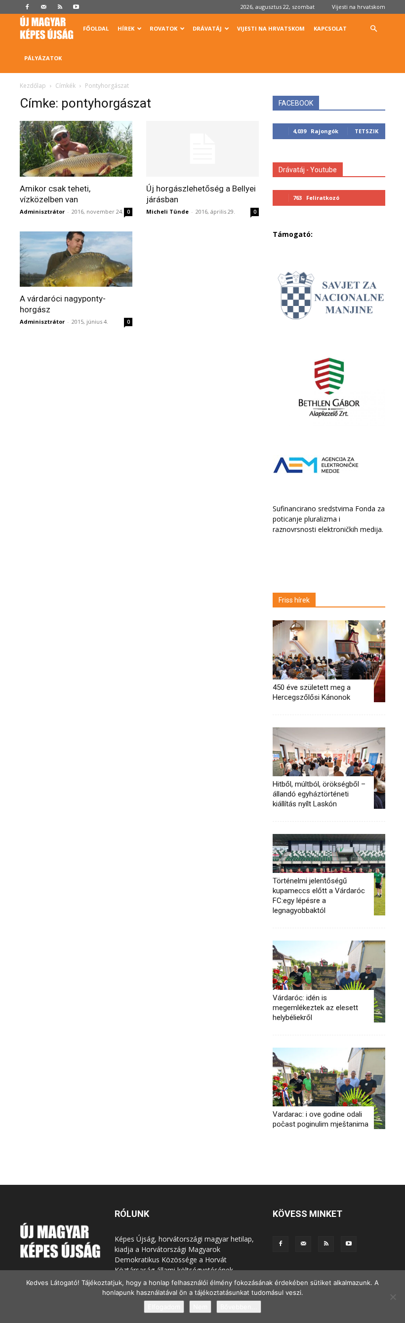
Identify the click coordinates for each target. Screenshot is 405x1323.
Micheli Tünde (167, 211)
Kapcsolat (330, 28)
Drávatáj (207, 28)
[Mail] (43, 7)
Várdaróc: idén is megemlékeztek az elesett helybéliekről (315, 1007)
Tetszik (366, 131)
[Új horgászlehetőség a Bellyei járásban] (202, 149)
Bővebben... (238, 1307)
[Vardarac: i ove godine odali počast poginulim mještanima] (329, 1088)
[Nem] (393, 1297)
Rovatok (163, 28)
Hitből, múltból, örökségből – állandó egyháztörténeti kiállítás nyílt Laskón (319, 794)
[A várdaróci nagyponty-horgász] (76, 259)
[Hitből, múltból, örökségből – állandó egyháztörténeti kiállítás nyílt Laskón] (329, 768)
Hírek (126, 28)
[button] (373, 29)
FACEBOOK (296, 103)
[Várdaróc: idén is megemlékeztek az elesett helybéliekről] (329, 981)
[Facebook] (27, 7)
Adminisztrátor (42, 211)
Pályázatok (43, 58)
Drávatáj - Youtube (308, 170)
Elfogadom (164, 1307)
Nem (200, 1307)
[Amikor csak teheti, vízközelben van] (76, 149)
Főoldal (96, 28)
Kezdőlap (33, 85)
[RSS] (59, 7)
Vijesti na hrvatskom (358, 6)
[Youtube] (76, 7)
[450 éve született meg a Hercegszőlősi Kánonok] (329, 661)
